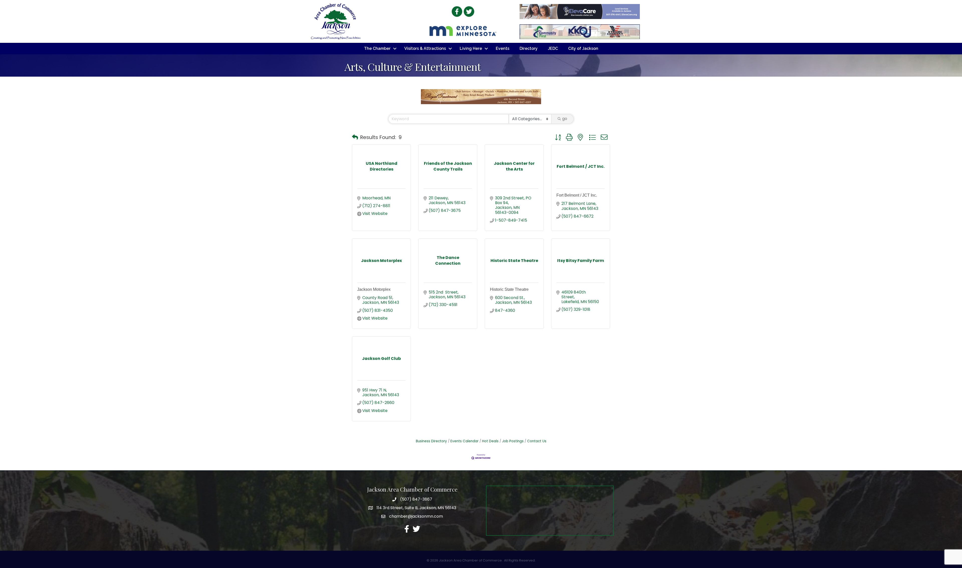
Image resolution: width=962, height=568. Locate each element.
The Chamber (377, 48)
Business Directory (431, 441)
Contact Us (536, 441)
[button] (355, 137)
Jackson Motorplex (374, 289)
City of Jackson (583, 48)
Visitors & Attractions (425, 48)
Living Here (471, 48)
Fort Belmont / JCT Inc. (576, 195)
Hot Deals (490, 441)
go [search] (564, 118)
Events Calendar (464, 441)
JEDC (553, 48)
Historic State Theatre (509, 289)
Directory (529, 48)
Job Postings (513, 441)
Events (502, 48)
